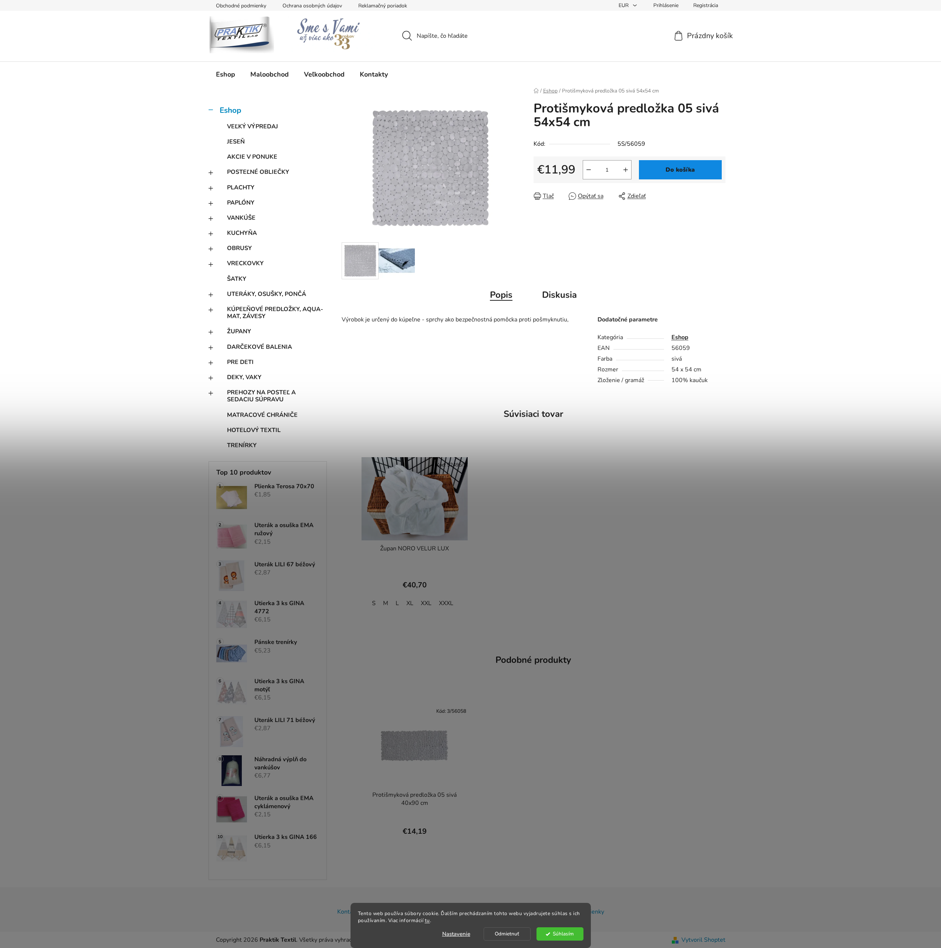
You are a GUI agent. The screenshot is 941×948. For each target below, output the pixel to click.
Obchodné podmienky (241, 5)
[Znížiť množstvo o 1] (588, 170)
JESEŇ (236, 142)
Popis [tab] (501, 295)
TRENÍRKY (242, 445)
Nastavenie (456, 934)
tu (427, 920)
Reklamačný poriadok (382, 5)
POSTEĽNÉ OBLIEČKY (258, 172)
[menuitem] (226, 74)
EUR (624, 5)
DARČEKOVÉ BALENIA (259, 347)
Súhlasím (563, 933)
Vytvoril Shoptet (703, 940)
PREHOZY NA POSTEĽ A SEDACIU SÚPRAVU (261, 396)
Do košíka (680, 170)
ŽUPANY (239, 331)
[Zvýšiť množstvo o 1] (625, 170)
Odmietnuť (507, 933)
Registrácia (705, 5)
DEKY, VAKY (244, 377)
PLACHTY (240, 187)
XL (409, 603)
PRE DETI (240, 362)
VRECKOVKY (245, 263)
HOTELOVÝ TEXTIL (254, 430)
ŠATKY (236, 279)
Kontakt (347, 912)
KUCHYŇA (242, 233)
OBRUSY (239, 248)
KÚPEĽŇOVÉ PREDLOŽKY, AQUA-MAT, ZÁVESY (275, 312)
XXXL (446, 603)
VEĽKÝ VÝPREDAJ (252, 126)
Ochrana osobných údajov (312, 5)
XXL (426, 603)
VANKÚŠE (241, 218)
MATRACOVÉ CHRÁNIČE (262, 415)
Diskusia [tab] (559, 295)
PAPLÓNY (240, 203)
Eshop (230, 110)
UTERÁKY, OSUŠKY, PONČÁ (266, 294)
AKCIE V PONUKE (252, 157)
